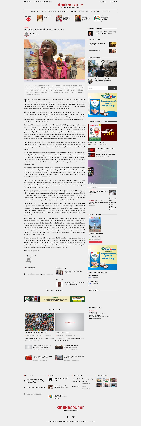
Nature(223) (75, 386)
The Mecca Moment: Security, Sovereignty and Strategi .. (42, 346)
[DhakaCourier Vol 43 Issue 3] (113, 381)
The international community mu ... (37, 333)
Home (33, 11)
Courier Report (60, 335)
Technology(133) (87, 379)
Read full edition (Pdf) (95, 237)
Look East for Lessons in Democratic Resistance (71, 346)
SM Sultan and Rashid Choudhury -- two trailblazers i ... (74, 283)
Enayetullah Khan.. (30, 335)
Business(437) (76, 379)
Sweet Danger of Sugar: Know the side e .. (61, 387)
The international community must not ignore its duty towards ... (106, 33)
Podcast (74, 11)
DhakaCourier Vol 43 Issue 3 (105, 148)
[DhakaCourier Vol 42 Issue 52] (113, 386)
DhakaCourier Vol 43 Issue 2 (105, 154)
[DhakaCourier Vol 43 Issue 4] (106, 381)
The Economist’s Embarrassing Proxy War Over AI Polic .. (42, 357)
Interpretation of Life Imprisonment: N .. (61, 379)
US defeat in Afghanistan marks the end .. (60, 396)
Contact (97, 11)
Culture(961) (76, 381)
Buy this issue (98, 241)
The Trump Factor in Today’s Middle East (73, 271)
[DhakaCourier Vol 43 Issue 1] (106, 386)
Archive (89, 11)
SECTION (40, 11)
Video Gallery (63, 11)
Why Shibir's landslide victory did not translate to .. (74, 357)
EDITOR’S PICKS (94, 39)
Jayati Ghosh (34, 34)
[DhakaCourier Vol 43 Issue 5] (99, 381)
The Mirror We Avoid (102, 79)
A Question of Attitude (62, 333)
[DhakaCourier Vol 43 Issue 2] (99, 386)
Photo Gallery (50, 11)
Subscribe (106, 11)
